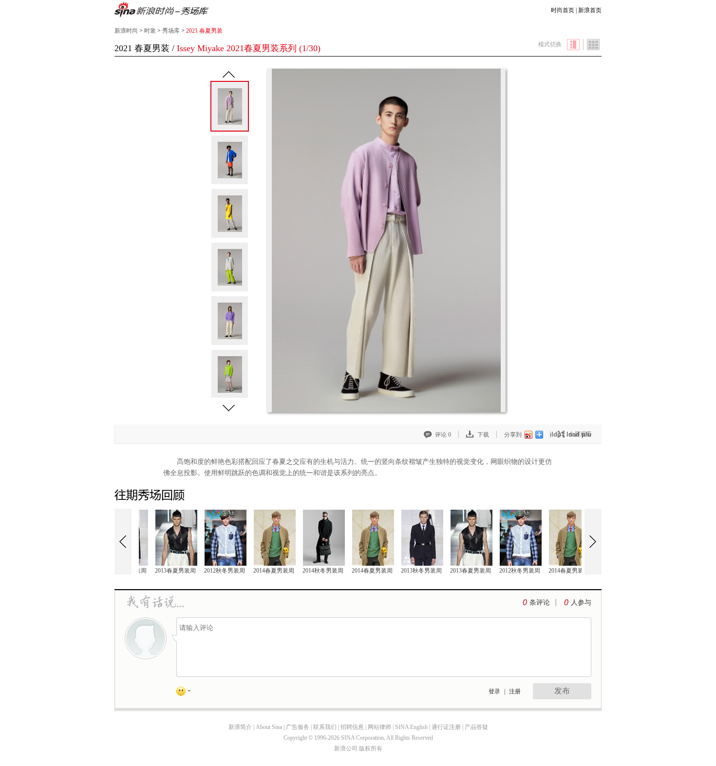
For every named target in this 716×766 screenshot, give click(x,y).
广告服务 (297, 727)
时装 (150, 30)
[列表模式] (593, 44)
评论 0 (443, 434)
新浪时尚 (161, 10)
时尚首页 (562, 10)
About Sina (269, 727)
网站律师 (379, 727)
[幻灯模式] (573, 44)
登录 (494, 691)
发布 (562, 691)
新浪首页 (590, 10)
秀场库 (171, 30)
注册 (515, 691)
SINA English (411, 727)
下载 (483, 434)
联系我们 (325, 727)
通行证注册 (446, 727)
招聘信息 (352, 727)
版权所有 (370, 748)
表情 (187, 693)
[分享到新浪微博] (528, 434)
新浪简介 (240, 727)
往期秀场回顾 (151, 495)
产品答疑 (476, 727)
